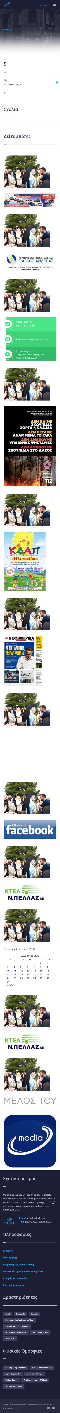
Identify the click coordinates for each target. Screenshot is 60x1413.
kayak (7, 1314)
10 (8, 970)
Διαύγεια (8, 1250)
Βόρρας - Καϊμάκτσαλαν (15, 1368)
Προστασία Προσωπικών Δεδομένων (23, 1271)
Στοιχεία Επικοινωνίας (15, 1278)
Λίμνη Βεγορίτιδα (12, 1374)
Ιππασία (34, 1314)
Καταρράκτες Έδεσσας (42, 1368)
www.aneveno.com (11, 1408)
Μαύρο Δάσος (11, 1380)
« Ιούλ (10, 985)
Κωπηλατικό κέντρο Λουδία (17, 1326)
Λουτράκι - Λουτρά (34, 1374)
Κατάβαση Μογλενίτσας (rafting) (19, 1320)
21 (34, 974)
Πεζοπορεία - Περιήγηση (15, 1332)
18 (15, 974)
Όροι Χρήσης (10, 1257)
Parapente (20, 1314)
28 (34, 978)
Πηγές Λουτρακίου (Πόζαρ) (35, 1380)
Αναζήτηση (44, 5)
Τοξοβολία (9, 1339)
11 (15, 970)
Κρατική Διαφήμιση (13, 1285)
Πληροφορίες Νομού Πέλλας (18, 1264)
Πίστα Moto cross (40, 1332)
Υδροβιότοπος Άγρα (13, 1386)
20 (28, 974)
